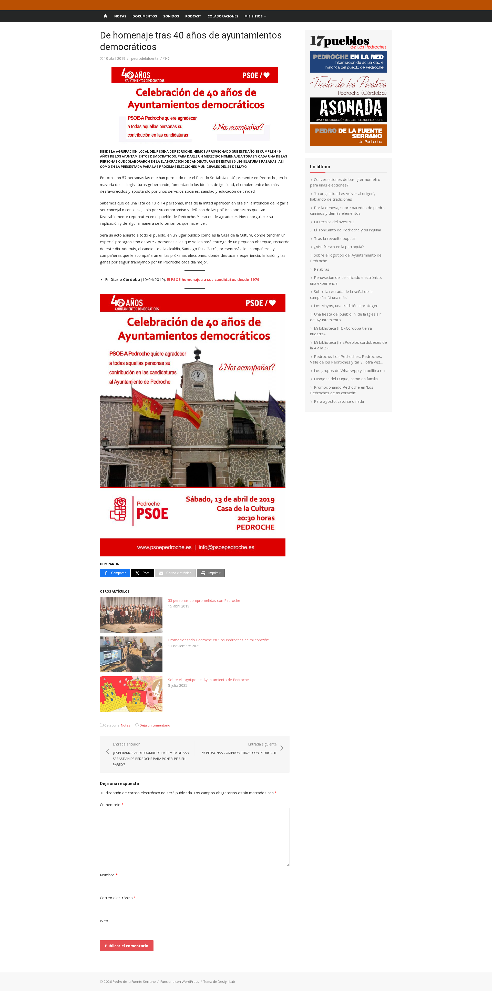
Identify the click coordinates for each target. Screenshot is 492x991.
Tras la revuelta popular (335, 238)
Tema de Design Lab (219, 981)
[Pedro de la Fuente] (348, 144)
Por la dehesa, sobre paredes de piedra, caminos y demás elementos (348, 210)
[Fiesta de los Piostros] (348, 94)
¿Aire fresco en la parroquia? (339, 246)
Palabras (321, 269)
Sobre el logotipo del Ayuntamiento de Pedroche (208, 679)
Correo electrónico (118, 897)
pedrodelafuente (145, 58)
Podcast (193, 16)
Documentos (144, 16)
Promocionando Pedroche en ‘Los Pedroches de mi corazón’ (218, 639)
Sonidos (171, 16)
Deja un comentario (155, 725)
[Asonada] (348, 120)
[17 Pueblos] (348, 47)
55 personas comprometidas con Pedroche (204, 600)
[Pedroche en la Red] (348, 71)
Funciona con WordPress (179, 981)
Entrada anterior (151, 754)
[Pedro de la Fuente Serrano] (105, 16)
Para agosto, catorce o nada (339, 401)
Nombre (109, 874)
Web (104, 920)
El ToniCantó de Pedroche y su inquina (347, 229)
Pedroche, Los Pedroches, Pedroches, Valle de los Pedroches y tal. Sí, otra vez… (346, 359)
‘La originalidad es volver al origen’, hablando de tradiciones (342, 196)
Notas (120, 16)
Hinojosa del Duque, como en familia (346, 378)
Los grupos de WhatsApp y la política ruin (350, 370)
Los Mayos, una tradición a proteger (346, 305)
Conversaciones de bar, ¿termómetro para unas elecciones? (345, 182)
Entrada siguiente (239, 748)
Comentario (112, 804)
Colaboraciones (223, 16)
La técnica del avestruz (334, 221)
